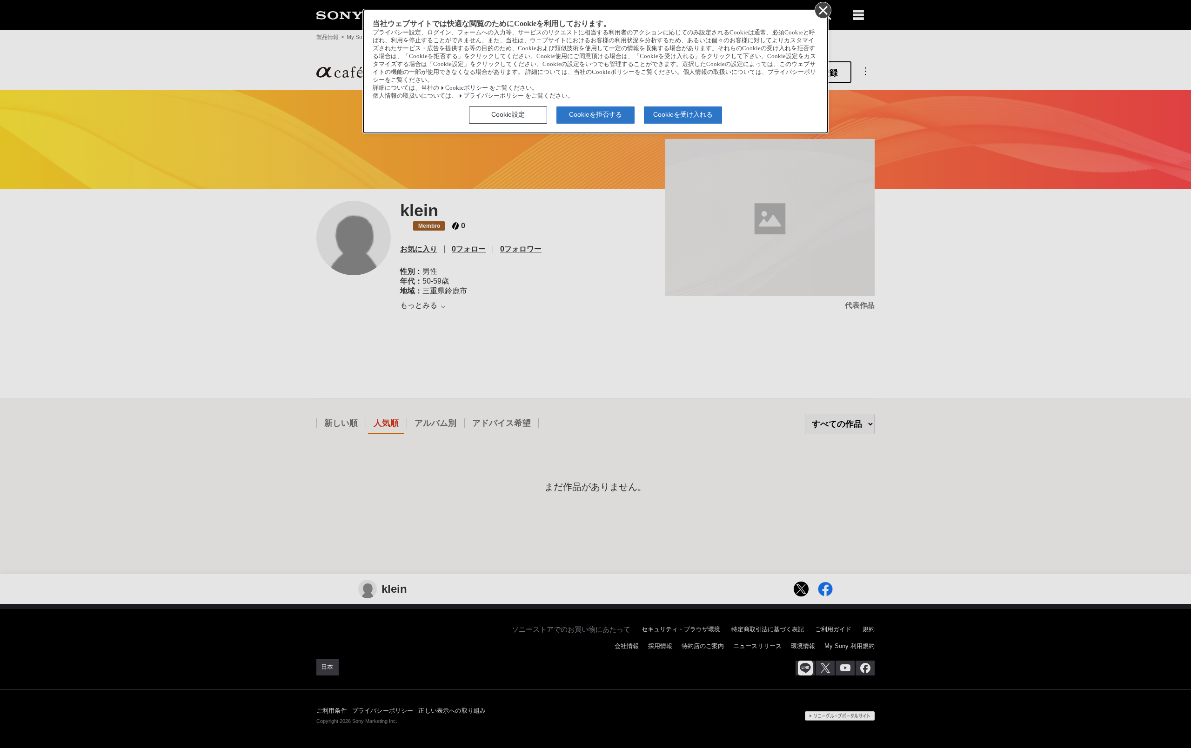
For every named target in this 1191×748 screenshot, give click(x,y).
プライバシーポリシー (493, 96)
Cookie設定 (508, 114)
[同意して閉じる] (822, 10)
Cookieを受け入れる (683, 114)
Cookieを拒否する (595, 114)
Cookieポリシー (466, 88)
